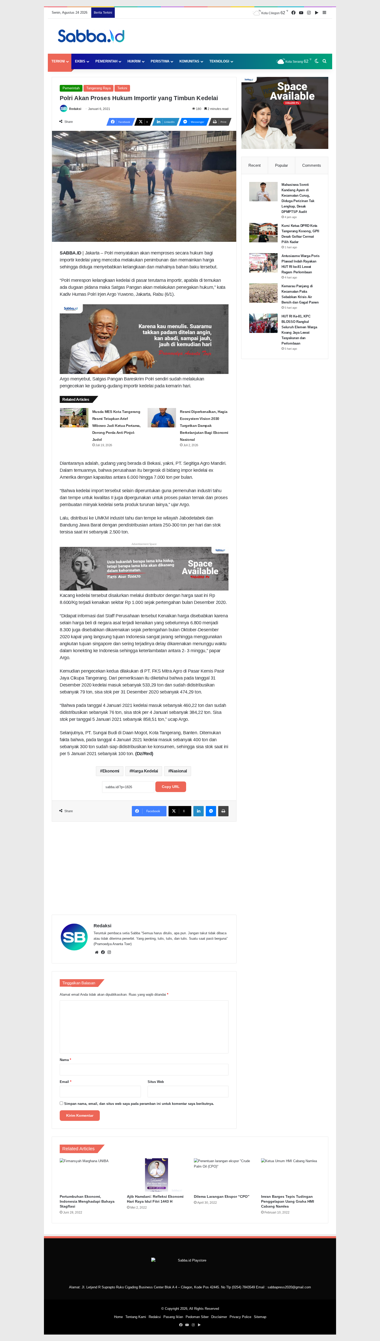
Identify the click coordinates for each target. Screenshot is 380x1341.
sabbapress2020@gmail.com (289, 1287)
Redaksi (75, 109)
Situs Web (156, 1082)
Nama (65, 1060)
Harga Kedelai (145, 771)
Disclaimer (219, 1317)
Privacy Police (240, 1317)
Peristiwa (160, 61)
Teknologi (219, 61)
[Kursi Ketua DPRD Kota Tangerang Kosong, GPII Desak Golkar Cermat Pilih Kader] (263, 232)
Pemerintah (106, 61)
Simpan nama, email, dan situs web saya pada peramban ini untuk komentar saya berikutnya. (139, 1104)
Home (118, 1317)
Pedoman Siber (197, 1317)
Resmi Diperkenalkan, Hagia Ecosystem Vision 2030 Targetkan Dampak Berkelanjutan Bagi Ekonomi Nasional (204, 426)
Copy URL (171, 787)
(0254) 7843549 (243, 1287)
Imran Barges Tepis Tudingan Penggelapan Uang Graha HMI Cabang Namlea (287, 1201)
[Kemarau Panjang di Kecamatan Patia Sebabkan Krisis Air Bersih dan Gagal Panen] (263, 293)
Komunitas (189, 61)
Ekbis (80, 61)
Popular (281, 165)
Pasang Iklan (173, 1317)
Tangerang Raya (98, 88)
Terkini (58, 61)
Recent (254, 165)
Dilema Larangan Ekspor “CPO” (221, 1196)
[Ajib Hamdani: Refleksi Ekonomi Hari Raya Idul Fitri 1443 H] (156, 1175)
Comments (311, 165)
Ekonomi (110, 771)
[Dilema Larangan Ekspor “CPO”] (223, 1175)
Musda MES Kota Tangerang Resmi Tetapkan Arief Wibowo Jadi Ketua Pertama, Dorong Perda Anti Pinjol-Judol (116, 426)
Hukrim (134, 61)
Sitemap (260, 1317)
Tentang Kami (135, 1317)
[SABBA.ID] (93, 36)
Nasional (178, 771)
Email (65, 1082)
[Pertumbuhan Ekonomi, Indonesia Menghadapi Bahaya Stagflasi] (89, 1175)
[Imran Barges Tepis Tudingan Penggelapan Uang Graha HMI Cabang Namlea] (291, 1175)
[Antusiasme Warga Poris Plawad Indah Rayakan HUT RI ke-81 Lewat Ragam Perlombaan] (263, 263)
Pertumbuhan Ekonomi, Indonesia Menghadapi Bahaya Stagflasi (87, 1201)
